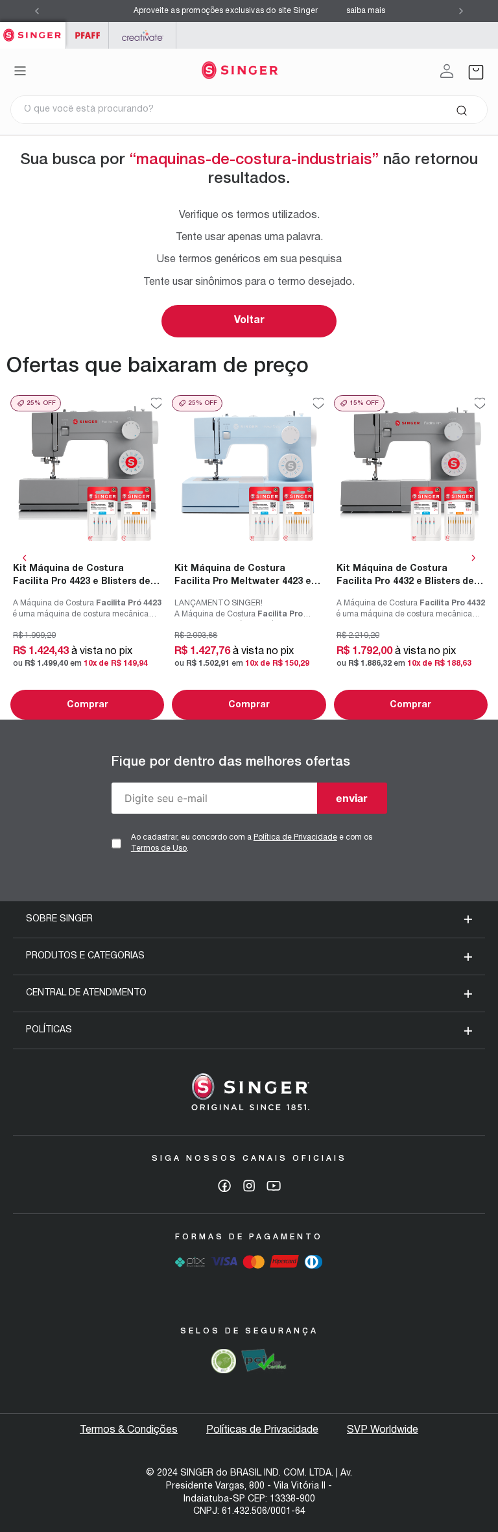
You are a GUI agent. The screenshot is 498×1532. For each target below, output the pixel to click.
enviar (352, 798)
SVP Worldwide (382, 1430)
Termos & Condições (129, 1430)
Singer (32, 29)
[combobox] (249, 109)
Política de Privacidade (295, 837)
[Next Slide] (461, 11)
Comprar (87, 705)
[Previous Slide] (37, 11)
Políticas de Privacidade (262, 1430)
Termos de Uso (159, 848)
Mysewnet (142, 35)
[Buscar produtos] (461, 109)
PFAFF (87, 35)
